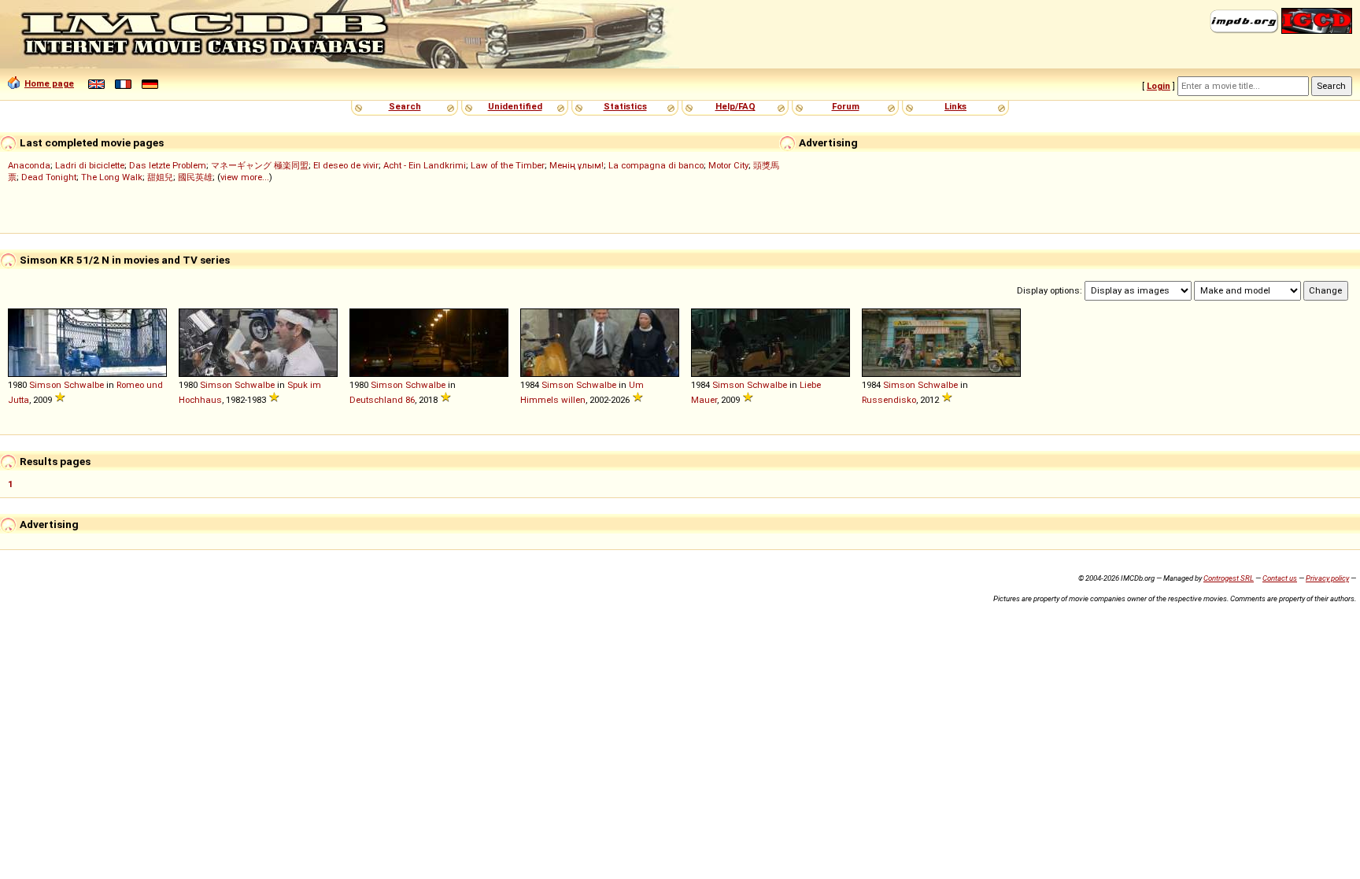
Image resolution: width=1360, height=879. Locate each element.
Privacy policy (1327, 578)
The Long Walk (111, 177)
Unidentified (515, 106)
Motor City (728, 165)
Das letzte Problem (167, 165)
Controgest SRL (1228, 578)
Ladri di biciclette (89, 165)
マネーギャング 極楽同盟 (260, 165)
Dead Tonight (48, 177)
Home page (49, 83)
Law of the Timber (508, 165)
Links (955, 106)
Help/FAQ (735, 106)
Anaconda (29, 165)
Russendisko (889, 399)
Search (405, 106)
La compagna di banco (656, 165)
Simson (45, 384)
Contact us (1279, 578)
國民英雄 (195, 177)
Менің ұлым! (576, 165)
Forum (845, 106)
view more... (244, 177)
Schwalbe (84, 384)
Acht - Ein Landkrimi (424, 165)
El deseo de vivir (346, 165)
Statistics (625, 106)
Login (1158, 85)
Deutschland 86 (382, 399)
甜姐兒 (160, 177)
